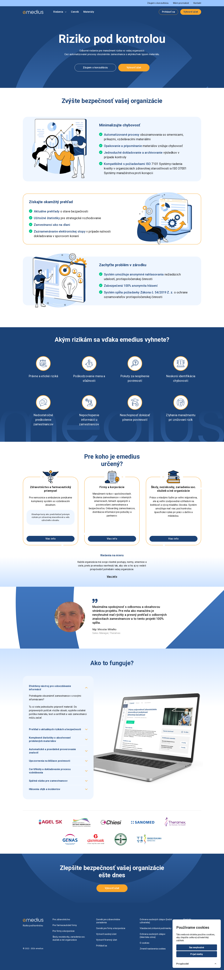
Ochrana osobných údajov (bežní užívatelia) (156, 921)
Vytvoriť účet (190, 11)
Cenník (75, 11)
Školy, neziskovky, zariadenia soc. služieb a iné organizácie (69, 938)
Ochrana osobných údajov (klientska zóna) (152, 935)
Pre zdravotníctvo (61, 919)
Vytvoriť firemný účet (106, 940)
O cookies (144, 943)
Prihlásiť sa (168, 11)
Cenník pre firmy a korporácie (110, 928)
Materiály (88, 11)
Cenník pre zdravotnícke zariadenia (108, 921)
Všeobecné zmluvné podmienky (155, 928)
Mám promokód (181, 3)
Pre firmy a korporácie (64, 931)
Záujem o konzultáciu (158, 3)
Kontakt (197, 3)
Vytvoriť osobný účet (106, 934)
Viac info (50, 538)
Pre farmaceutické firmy (65, 925)
